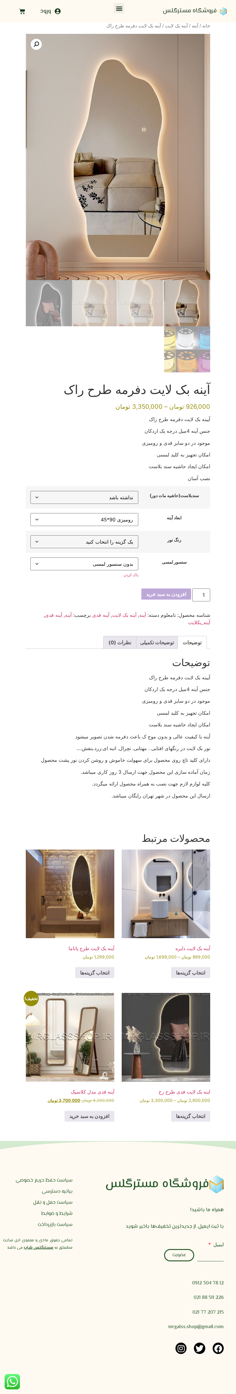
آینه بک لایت (176, 26)
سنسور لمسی (174, 562)
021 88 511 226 (209, 1298)
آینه (195, 26)
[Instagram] (181, 1348)
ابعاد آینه (174, 518)
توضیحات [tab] (192, 642)
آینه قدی (100, 615)
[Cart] (22, 11)
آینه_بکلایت (199, 622)
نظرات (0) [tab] (119, 642)
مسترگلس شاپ (38, 1247)
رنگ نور (174, 540)
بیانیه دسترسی (57, 1191)
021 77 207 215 (208, 1312)
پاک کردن (131, 574)
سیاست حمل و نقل (53, 1203)
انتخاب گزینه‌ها (190, 973)
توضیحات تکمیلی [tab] (157, 642)
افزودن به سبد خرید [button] (89, 1116)
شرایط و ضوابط (57, 1214)
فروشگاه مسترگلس (190, 11)
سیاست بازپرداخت (55, 1225)
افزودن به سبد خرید (166, 594)
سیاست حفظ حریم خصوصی (44, 1180)
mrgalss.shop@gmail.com (196, 1327)
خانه (206, 26)
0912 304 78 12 (208, 1283)
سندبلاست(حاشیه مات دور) (174, 495)
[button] (119, 8)
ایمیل (218, 1244)
